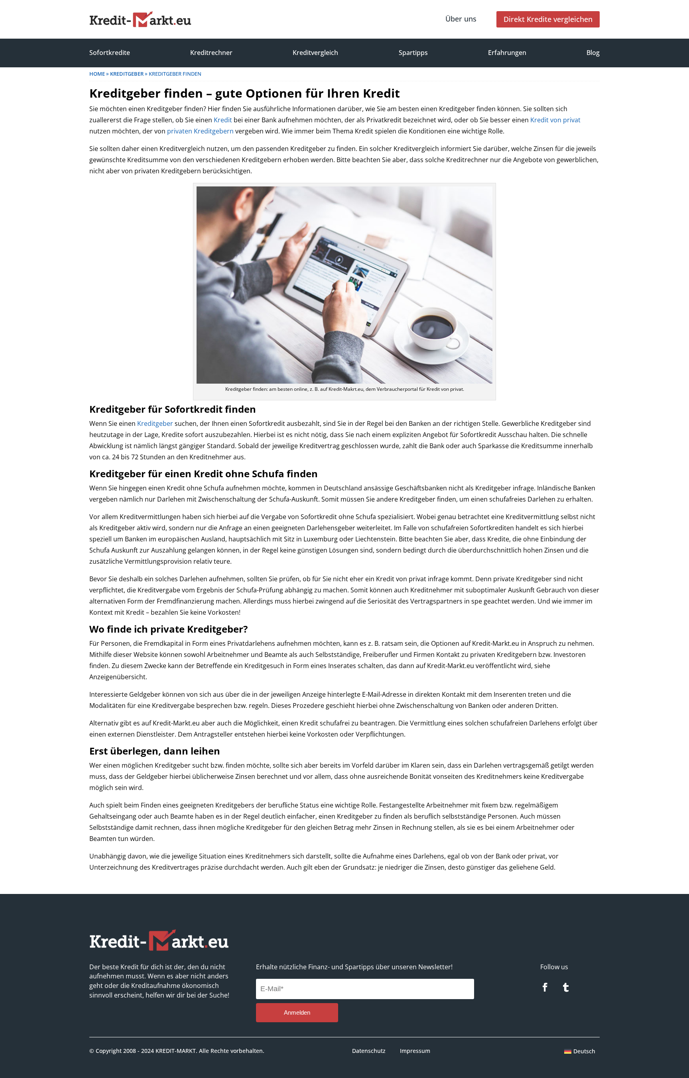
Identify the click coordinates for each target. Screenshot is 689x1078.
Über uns (460, 19)
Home (97, 73)
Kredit (223, 120)
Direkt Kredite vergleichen (548, 19)
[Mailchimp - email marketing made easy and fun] (447, 1020)
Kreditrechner (211, 52)
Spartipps (413, 52)
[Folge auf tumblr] (566, 987)
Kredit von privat (555, 120)
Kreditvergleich (315, 52)
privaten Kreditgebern (200, 131)
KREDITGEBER (127, 73)
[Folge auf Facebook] (545, 987)
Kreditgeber (155, 423)
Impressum (415, 1050)
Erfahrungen (507, 52)
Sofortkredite (109, 52)
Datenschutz (369, 1050)
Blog (593, 52)
